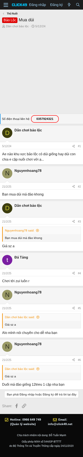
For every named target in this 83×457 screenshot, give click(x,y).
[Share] (73, 146)
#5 (79, 308)
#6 (79, 360)
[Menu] (6, 5)
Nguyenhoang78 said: (19, 230)
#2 (79, 186)
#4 (79, 273)
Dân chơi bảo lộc (17, 26)
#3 (79, 221)
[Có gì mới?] (69, 5)
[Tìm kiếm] (77, 5)
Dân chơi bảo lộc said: (20, 317)
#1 (79, 146)
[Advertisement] (41, 72)
